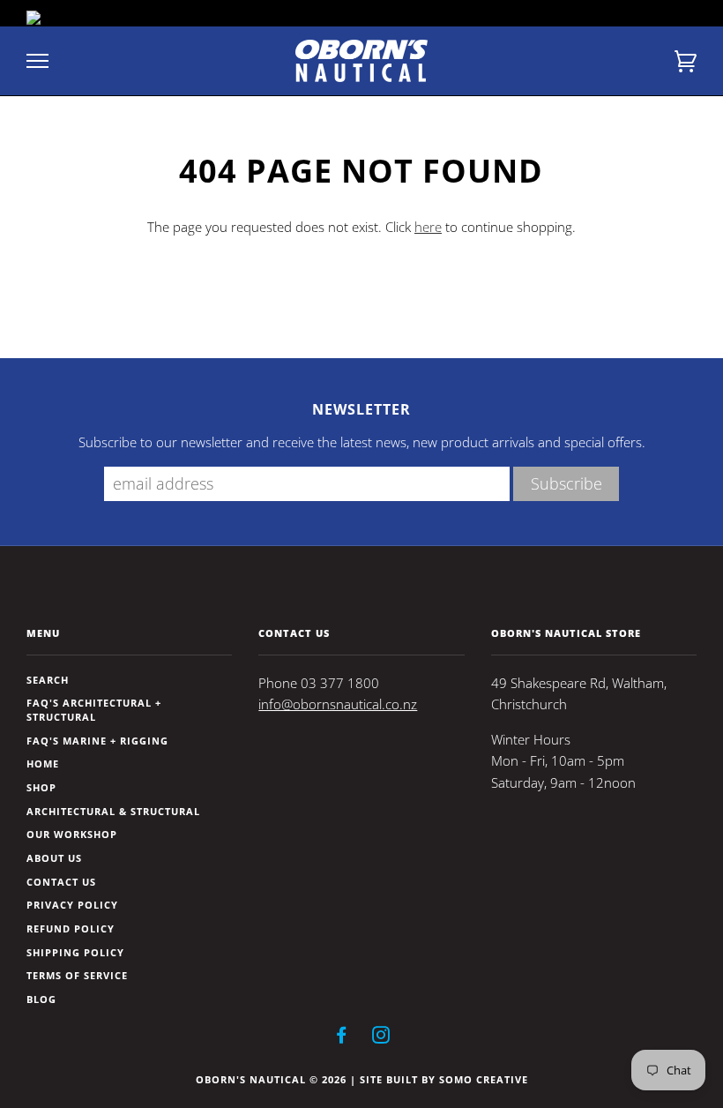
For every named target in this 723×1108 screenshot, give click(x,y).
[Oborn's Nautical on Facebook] (341, 1037)
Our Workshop (71, 834)
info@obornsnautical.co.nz (337, 704)
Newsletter (361, 409)
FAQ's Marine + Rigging (97, 740)
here (428, 227)
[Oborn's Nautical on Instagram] (381, 1037)
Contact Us (61, 881)
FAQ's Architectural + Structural (93, 709)
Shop (41, 787)
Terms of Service (77, 975)
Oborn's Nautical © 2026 (271, 1079)
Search (47, 679)
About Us (54, 858)
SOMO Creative (483, 1079)
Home (42, 763)
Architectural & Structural (113, 811)
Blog (41, 999)
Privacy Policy (72, 904)
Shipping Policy (75, 952)
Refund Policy (70, 928)
